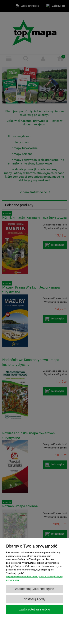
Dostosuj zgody (34, 599)
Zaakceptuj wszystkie (34, 609)
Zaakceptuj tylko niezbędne (34, 589)
